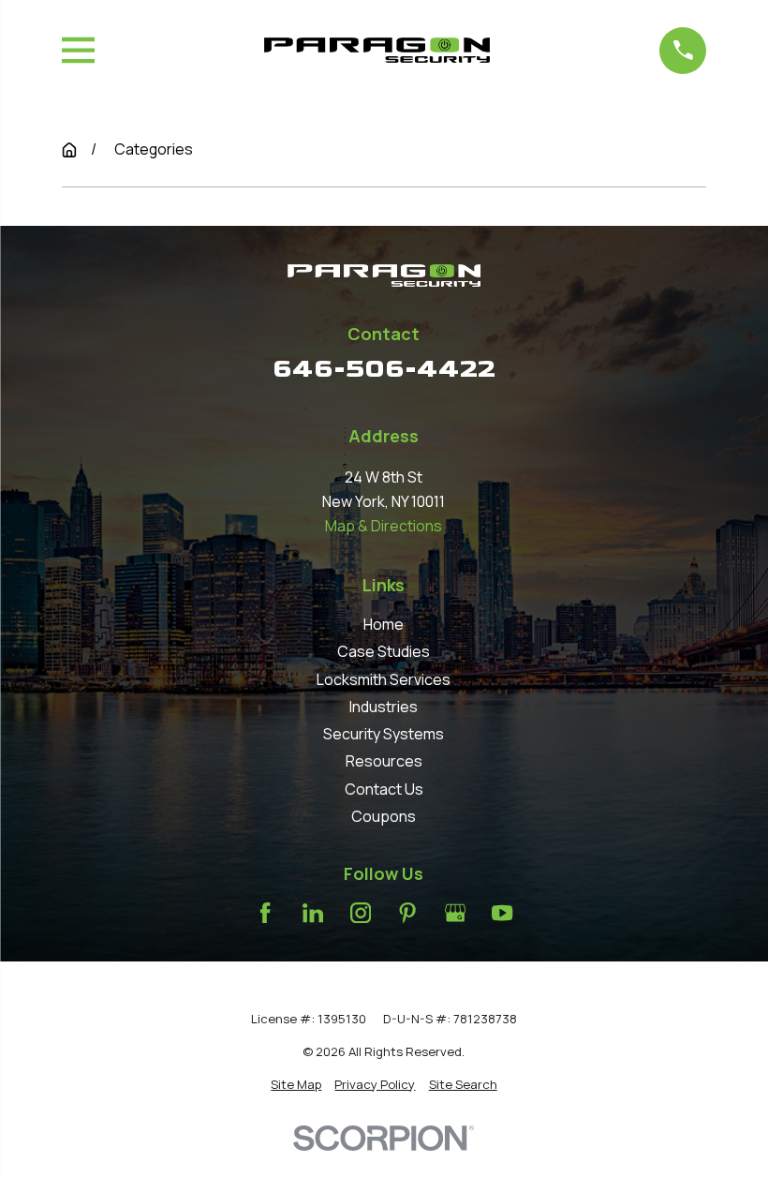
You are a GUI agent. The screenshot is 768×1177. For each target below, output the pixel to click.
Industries (383, 706)
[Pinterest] (407, 912)
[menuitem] (296, 1085)
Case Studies (383, 651)
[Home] (377, 50)
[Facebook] (265, 912)
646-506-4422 (384, 368)
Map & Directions (383, 525)
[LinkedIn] (313, 912)
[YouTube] (502, 912)
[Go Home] (69, 149)
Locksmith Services (383, 679)
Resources (384, 761)
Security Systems (383, 733)
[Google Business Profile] (455, 912)
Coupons (383, 816)
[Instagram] (360, 912)
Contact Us (384, 789)
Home (383, 624)
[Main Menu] (78, 50)
